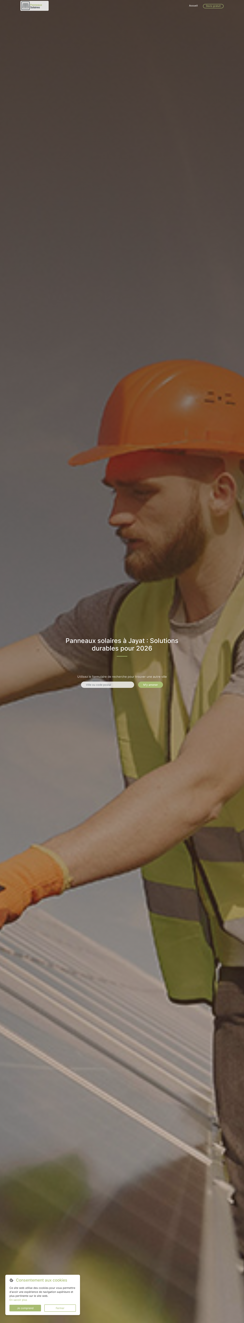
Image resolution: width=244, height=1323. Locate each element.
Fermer (60, 1308)
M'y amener (150, 684)
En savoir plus (18, 1299)
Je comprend (25, 1308)
